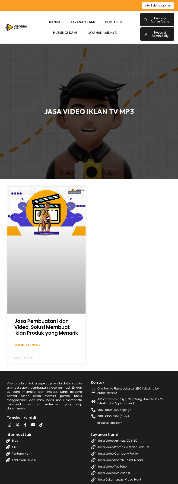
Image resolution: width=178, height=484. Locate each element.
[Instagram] (9, 425)
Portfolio (114, 22)
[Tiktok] (41, 425)
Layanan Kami (83, 22)
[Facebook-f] (25, 425)
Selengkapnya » (27, 345)
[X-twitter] (17, 425)
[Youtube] (33, 425)
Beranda (52, 22)
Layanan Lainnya (102, 32)
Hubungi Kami (65, 32)
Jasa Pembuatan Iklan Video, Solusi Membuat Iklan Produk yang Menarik (46, 327)
